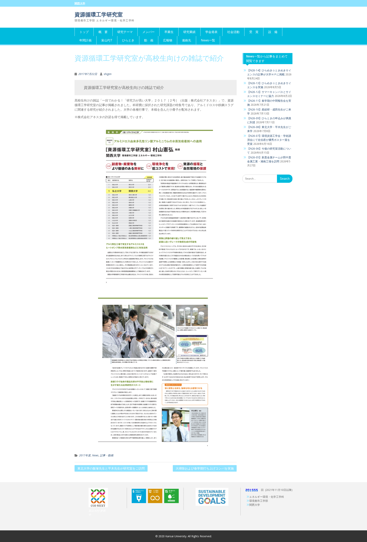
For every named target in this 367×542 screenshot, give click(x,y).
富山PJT (106, 40)
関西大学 (80, 3)
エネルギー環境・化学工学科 (266, 497)
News (95, 455)
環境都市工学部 (258, 501)
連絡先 (186, 40)
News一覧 (208, 40)
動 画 (148, 40)
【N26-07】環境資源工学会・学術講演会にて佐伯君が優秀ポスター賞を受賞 (269, 140)
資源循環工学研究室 (99, 14)
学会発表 (211, 32)
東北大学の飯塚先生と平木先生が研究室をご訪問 (111, 468)
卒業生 (169, 32)
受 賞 (253, 32)
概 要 (103, 32)
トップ (84, 32)
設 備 (272, 32)
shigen (107, 74)
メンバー (148, 32)
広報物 (167, 40)
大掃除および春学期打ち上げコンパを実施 (205, 468)
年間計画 (85, 40)
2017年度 (85, 455)
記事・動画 (106, 455)
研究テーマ (125, 32)
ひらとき (128, 40)
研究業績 (189, 32)
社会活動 (233, 32)
